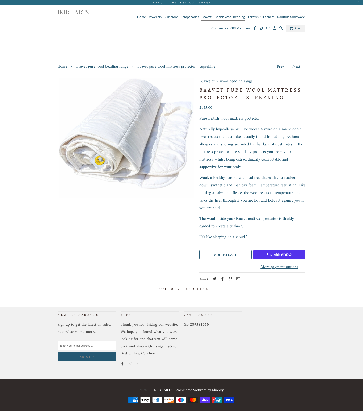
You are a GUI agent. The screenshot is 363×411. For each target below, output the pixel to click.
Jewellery (155, 17)
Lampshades (190, 17)
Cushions (171, 17)
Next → (298, 66)
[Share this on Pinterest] (229, 279)
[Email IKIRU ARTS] (139, 364)
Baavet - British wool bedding (223, 17)
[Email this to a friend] (237, 279)
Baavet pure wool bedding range (102, 66)
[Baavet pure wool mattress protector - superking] (126, 138)
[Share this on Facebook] (221, 279)
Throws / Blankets (260, 17)
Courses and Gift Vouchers (231, 28)
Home (62, 66)
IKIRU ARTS (162, 390)
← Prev (278, 66)
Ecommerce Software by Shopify (199, 390)
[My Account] (275, 29)
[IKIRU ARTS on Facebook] (123, 364)
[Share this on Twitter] (213, 279)
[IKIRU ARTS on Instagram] (131, 364)
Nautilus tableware (291, 17)
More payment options (279, 267)
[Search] (281, 29)
